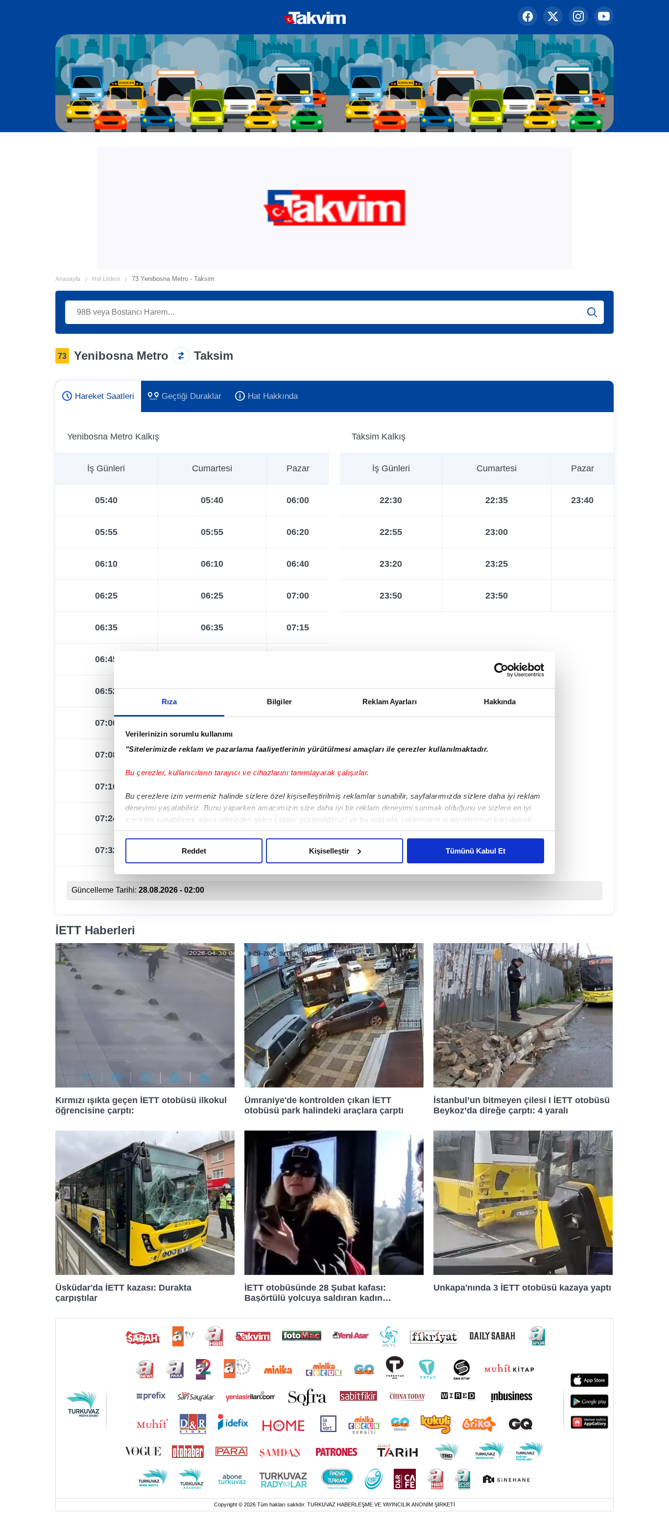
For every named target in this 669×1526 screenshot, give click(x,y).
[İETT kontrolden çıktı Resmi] (334, 1085)
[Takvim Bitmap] (284, 17)
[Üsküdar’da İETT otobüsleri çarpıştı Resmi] (145, 1272)
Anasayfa (67, 279)
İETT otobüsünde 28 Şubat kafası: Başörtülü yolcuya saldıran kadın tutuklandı (315, 1292)
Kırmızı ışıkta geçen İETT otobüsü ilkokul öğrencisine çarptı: (141, 1105)
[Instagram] (578, 17)
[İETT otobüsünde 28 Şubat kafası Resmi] (334, 1272)
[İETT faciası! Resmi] (145, 1085)
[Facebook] (527, 17)
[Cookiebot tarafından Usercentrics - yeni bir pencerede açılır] (501, 670)
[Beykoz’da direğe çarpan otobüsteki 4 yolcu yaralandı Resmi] (523, 1085)
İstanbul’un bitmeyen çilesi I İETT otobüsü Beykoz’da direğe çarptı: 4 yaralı (521, 1105)
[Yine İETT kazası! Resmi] (523, 1272)
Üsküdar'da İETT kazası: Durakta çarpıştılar (123, 1292)
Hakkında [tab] (500, 701)
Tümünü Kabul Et (475, 851)
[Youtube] (604, 17)
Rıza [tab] (169, 701)
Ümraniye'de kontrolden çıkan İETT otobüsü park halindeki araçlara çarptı (324, 1105)
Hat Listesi (106, 279)
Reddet (194, 851)
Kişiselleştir (329, 851)
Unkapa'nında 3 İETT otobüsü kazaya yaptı (522, 1288)
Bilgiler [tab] (279, 701)
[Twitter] (553, 17)
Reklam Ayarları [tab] (389, 701)
